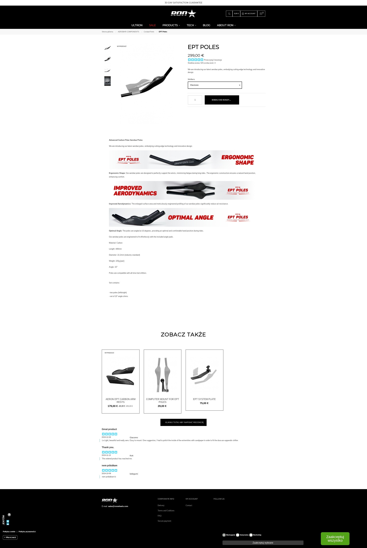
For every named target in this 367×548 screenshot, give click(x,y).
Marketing (257, 535)
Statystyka (244, 535)
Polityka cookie (9, 531)
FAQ (159, 516)
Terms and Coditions (166, 511)
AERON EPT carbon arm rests (120, 400)
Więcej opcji (11, 537)
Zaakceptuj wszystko (335, 538)
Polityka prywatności (27, 531)
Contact (189, 505)
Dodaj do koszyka (222, 100)
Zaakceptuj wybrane (263, 543)
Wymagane (230, 535)
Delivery (161, 505)
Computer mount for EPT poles (162, 400)
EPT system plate (204, 399)
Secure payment (164, 521)
